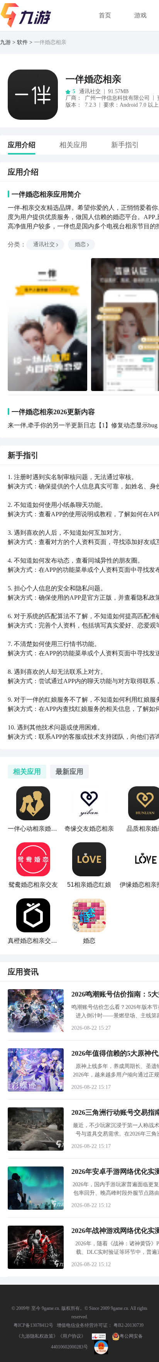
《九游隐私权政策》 (37, 1336)
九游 (5, 42)
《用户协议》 (72, 1336)
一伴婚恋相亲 (93, 79)
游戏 (140, 15)
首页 (105, 15)
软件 (22, 42)
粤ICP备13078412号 (33, 1325)
